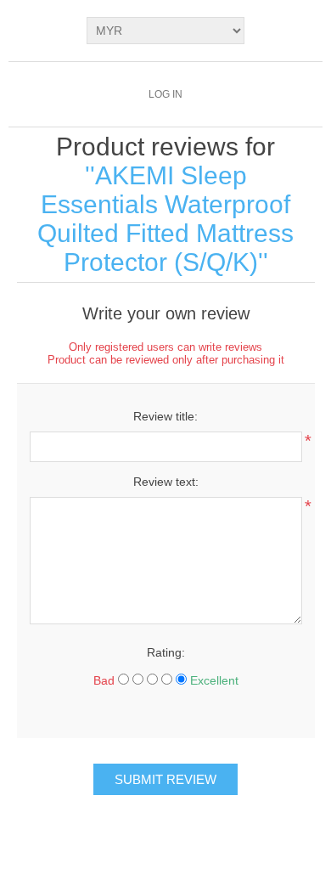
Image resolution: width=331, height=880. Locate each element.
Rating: (166, 652)
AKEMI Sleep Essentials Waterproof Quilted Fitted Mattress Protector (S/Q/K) (165, 218)
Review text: (166, 481)
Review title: (165, 416)
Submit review (165, 779)
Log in (165, 94)
